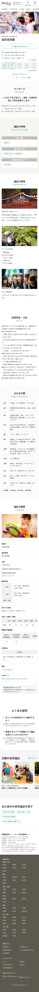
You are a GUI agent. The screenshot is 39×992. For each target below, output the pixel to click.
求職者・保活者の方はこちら (10, 977)
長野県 (24, 892)
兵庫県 (14, 908)
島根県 (14, 917)
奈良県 (14, 911)
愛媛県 (14, 923)
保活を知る (6, 947)
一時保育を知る (24, 947)
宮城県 (4, 867)
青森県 (14, 864)
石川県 (24, 889)
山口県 (14, 920)
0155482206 (7, 669)
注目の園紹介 (6, 953)
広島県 (4, 920)
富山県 (14, 889)
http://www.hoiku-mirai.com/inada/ (14, 678)
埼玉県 (24, 877)
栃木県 (24, 880)
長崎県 (24, 929)
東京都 (4, 877)
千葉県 (4, 880)
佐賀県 (14, 929)
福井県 (4, 892)
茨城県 (14, 880)
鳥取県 (4, 917)
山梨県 (14, 892)
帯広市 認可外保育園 (9, 816)
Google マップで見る (8, 575)
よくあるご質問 (7, 964)
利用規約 (22, 961)
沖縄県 (14, 935)
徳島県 (24, 920)
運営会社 (22, 964)
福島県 (4, 870)
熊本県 (4, 932)
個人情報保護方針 (7, 967)
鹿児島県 (5, 935)
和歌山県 (24, 911)
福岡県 (4, 929)
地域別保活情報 (7, 950)
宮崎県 (24, 932)
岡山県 (24, 917)
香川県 (4, 923)
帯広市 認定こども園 (24, 812)
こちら (7, 740)
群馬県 (4, 883)
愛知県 (4, 898)
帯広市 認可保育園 (8, 812)
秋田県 (14, 867)
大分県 (14, 932)
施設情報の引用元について (12, 687)
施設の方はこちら (24, 977)
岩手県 (24, 864)
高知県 (24, 923)
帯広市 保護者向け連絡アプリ (11, 821)
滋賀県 (4, 911)
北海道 (4, 864)
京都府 (24, 908)
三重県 (4, 901)
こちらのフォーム (30, 689)
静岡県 (24, 898)
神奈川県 (14, 877)
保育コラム (6, 943)
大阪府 (4, 908)
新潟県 (4, 889)
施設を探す (6, 859)
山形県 (24, 867)
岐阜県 (14, 898)
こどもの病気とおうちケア (27, 950)
